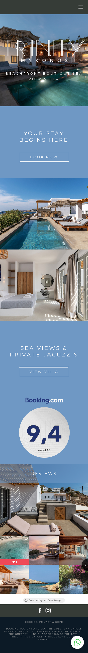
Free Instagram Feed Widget (45, 600)
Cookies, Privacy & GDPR (44, 622)
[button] (77, 642)
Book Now (44, 157)
